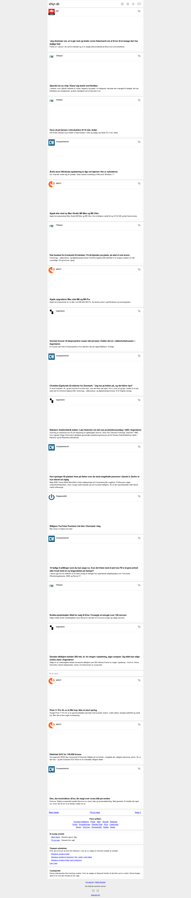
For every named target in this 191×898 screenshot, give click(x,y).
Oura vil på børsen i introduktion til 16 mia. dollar (73, 129)
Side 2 (138, 812)
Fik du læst (95, 812)
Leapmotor (114, 824)
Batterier (113, 821)
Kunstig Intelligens (81, 821)
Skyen (78, 827)
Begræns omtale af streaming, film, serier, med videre (71, 857)
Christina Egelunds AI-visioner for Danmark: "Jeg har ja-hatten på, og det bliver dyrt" (91, 385)
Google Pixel (97, 824)
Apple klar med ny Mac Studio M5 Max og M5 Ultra (74, 213)
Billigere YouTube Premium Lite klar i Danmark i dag (75, 526)
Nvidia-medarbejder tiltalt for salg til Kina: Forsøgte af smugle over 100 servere (88, 614)
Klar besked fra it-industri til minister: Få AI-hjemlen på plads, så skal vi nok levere (90, 255)
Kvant (75, 824)
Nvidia (105, 827)
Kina (106, 824)
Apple (112, 827)
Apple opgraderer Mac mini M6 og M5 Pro (70, 299)
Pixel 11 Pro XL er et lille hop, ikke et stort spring (73, 710)
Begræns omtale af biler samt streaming (66, 860)
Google (105, 821)
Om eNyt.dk (89, 882)
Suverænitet (96, 827)
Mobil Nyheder (100, 882)
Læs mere (53, 863)
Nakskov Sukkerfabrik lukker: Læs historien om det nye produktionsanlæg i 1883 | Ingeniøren (95, 429)
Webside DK (95, 895)
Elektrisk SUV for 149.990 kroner (65, 754)
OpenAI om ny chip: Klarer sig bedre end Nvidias (74, 85)
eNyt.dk (54, 3)
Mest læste (54, 812)
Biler (99, 821)
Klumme (86, 827)
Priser (92, 821)
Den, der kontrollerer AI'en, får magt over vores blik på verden (80, 798)
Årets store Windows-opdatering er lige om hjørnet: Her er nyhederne (84, 171)
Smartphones (84, 824)
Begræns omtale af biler (60, 854)
